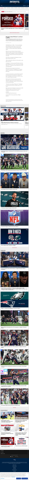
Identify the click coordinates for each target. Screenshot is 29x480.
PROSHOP (24, 5)
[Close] (28, 473)
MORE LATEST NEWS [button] (14, 247)
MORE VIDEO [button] (14, 407)
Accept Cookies (18, 478)
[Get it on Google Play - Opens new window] (17, 457)
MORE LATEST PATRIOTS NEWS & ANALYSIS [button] (14, 32)
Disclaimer (14, 468)
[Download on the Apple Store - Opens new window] (11, 456)
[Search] (26, 5)
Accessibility (14, 467)
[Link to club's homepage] (1, 5)
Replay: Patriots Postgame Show (8, 11)
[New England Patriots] (14, 460)
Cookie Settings (2, 478)
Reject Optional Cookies (24, 478)
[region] (14, 476)
